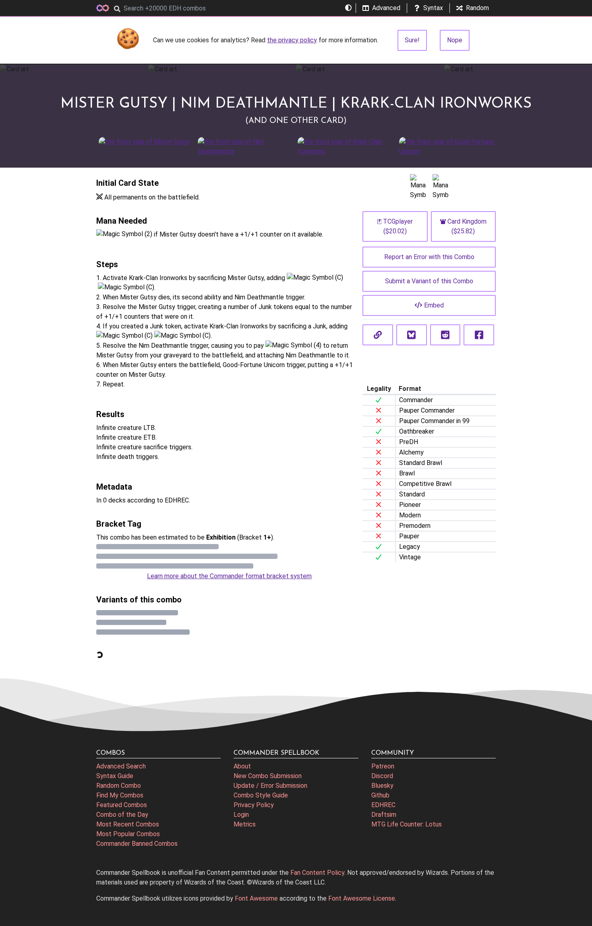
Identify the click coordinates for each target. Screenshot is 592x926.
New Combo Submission (268, 776)
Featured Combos (121, 805)
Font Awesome (256, 898)
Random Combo (118, 785)
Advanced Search (121, 766)
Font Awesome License (361, 898)
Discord (382, 776)
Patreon (382, 766)
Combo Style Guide (261, 795)
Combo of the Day (122, 814)
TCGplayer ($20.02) (398, 226)
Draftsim (383, 814)
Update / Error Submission (270, 785)
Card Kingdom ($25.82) (466, 226)
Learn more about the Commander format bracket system (229, 576)
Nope (454, 40)
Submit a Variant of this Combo (429, 281)
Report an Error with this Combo (429, 257)
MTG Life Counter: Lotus (406, 824)
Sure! (412, 40)
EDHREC (383, 805)
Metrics (245, 824)
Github (380, 795)
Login (241, 814)
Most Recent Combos (127, 824)
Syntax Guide (114, 776)
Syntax (433, 8)
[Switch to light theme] (348, 8)
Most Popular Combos (128, 834)
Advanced (386, 8)
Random (477, 8)
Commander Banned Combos (137, 843)
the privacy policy (292, 40)
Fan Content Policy (317, 872)
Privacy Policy (254, 805)
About (242, 766)
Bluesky (382, 785)
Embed (434, 305)
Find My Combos (119, 795)
